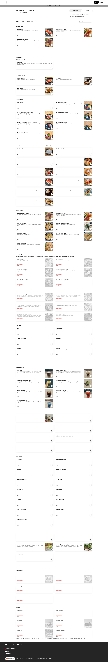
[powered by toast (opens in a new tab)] (10, 658)
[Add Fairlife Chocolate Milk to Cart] (52, 525)
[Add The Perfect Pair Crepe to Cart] (91, 194)
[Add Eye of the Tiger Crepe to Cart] (91, 239)
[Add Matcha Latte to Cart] (52, 550)
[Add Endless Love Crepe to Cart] (91, 174)
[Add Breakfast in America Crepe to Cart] (52, 45)
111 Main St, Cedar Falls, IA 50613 (12, 648)
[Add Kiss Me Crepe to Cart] (52, 35)
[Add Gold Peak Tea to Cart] (52, 505)
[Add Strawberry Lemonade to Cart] (91, 475)
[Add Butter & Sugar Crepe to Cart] (52, 164)
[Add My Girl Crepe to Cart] (52, 194)
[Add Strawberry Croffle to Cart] (52, 84)
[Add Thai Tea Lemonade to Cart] (52, 396)
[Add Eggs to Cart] (52, 334)
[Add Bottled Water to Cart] (91, 495)
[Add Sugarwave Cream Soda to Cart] (91, 396)
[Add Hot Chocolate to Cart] (91, 485)
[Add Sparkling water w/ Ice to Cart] (91, 465)
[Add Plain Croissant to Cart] (52, 108)
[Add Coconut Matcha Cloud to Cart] (91, 386)
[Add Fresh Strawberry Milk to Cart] (52, 485)
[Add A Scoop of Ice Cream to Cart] (52, 344)
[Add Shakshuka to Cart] (52, 68)
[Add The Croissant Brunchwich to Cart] (91, 108)
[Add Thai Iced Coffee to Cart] (91, 451)
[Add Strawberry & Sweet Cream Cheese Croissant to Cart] (52, 128)
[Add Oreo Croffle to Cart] (91, 84)
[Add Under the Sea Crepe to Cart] (52, 229)
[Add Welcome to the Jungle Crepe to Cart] (91, 229)
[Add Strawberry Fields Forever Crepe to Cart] (91, 184)
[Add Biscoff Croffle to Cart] (52, 94)
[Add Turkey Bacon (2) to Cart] (91, 334)
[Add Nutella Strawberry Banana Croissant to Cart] (52, 118)
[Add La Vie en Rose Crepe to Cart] (91, 164)
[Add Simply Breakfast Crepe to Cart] (91, 35)
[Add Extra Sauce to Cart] (91, 344)
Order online (8, 653)
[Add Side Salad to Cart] (91, 354)
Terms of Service (19, 658)
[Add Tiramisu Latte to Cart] (52, 420)
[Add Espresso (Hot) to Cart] (91, 420)
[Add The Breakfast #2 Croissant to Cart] (91, 118)
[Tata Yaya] (6, 2)
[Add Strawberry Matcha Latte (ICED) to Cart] (91, 550)
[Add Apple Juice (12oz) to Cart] (91, 505)
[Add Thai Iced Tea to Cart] (52, 539)
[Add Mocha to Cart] (91, 430)
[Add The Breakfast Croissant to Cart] (91, 128)
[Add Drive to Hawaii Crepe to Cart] (52, 249)
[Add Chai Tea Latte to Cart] (91, 539)
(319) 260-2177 (8, 647)
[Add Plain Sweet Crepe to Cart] (52, 154)
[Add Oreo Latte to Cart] (52, 376)
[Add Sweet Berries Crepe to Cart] (52, 174)
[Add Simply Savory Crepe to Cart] (52, 239)
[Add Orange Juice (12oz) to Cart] (52, 515)
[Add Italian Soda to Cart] (52, 465)
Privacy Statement (29, 658)
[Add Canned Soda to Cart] (52, 495)
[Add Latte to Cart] (52, 440)
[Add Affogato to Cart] (52, 451)
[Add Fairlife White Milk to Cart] (91, 515)
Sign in (101, 2)
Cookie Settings (48, 658)
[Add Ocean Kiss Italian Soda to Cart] (52, 406)
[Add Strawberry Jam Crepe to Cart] (91, 154)
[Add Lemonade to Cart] (52, 475)
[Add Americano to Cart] (52, 430)
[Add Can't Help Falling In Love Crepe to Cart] (52, 204)
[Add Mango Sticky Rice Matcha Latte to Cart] (52, 386)
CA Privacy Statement (39, 658)
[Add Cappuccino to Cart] (91, 440)
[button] (18, 21)
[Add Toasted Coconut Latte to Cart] (91, 376)
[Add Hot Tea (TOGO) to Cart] (52, 560)
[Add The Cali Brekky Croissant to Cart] (52, 138)
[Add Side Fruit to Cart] (52, 354)
